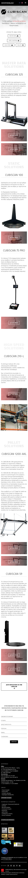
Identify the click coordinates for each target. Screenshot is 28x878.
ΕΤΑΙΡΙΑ (3, 720)
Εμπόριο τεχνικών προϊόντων (11, 874)
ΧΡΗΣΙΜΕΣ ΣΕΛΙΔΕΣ (6, 797)
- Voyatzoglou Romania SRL (7, 794)
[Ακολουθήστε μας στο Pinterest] (17, 866)
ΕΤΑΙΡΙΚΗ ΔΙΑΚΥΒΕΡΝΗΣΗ (8, 819)
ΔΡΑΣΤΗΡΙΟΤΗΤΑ (6, 724)
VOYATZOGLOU (8, 869)
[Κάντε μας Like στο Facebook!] (8, 866)
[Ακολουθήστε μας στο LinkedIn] (20, 866)
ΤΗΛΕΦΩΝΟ (4, 736)
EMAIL (3, 732)
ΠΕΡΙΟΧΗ (3, 728)
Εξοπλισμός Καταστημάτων (6, 872)
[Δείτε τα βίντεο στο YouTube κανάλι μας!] (14, 866)
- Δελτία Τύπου (4, 812)
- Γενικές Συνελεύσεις (6, 815)
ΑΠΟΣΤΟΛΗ (14, 741)
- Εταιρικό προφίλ (5, 790)
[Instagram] (11, 866)
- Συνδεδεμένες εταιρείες (6, 813)
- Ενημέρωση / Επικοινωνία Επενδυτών (10, 804)
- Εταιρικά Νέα (4, 791)
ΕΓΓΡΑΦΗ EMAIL (7, 859)
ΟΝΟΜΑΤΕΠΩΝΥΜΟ (7, 716)
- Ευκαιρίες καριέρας (6, 793)
